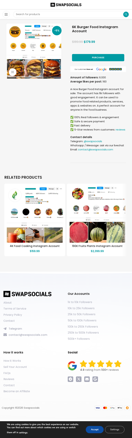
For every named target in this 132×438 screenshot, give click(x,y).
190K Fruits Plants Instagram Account (97, 246)
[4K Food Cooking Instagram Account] (34, 214)
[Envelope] (87, 379)
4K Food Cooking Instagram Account (35, 246)
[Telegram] (70, 379)
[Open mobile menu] (6, 14)
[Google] (95, 379)
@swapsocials (93, 141)
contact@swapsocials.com (95, 149)
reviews (120, 129)
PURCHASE (98, 57)
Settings (114, 429)
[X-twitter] (78, 379)
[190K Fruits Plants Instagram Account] (97, 214)
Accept (94, 429)
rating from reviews (99, 370)
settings (23, 432)
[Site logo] (66, 4)
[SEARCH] (126, 14)
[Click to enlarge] (12, 72)
